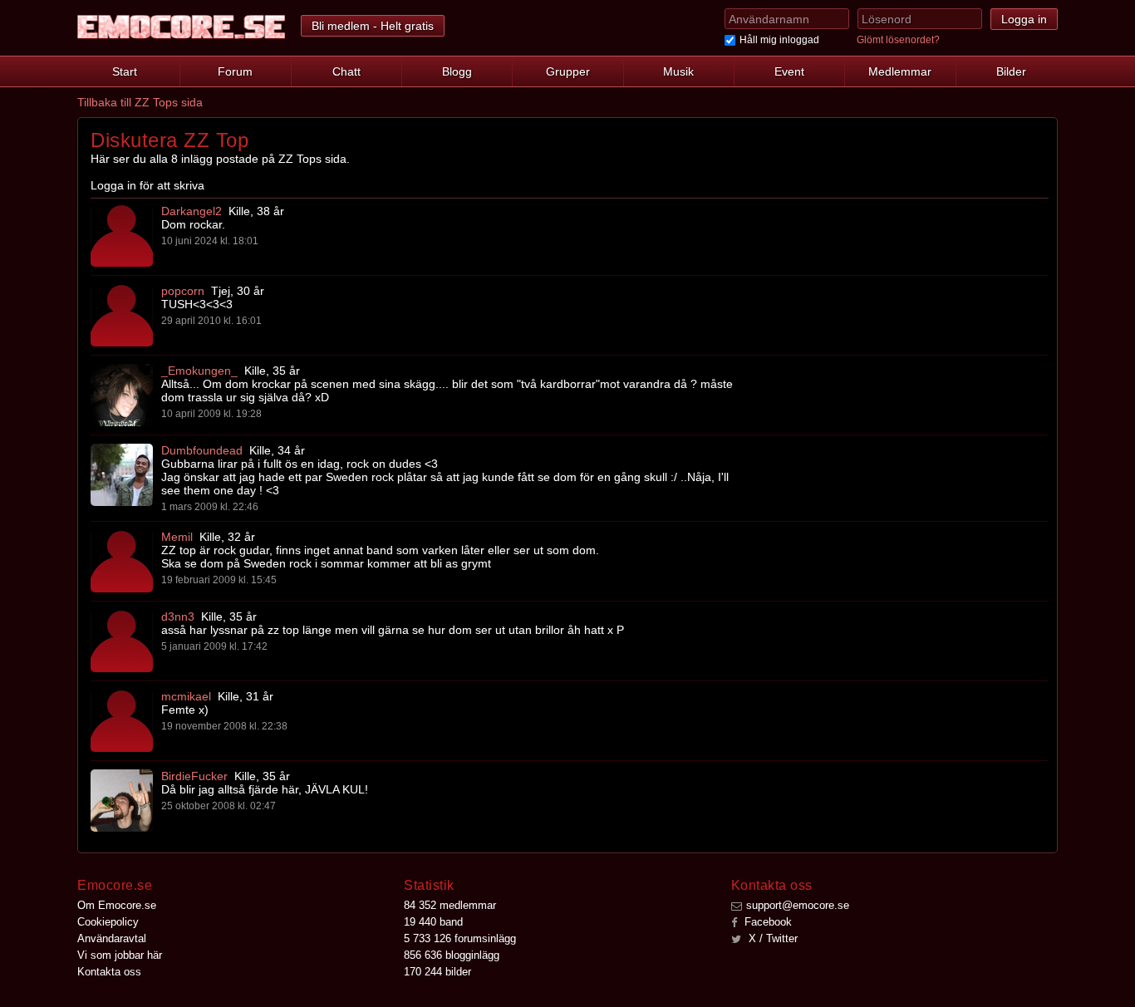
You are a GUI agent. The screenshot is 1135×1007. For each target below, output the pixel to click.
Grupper (568, 71)
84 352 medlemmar (450, 905)
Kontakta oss (109, 971)
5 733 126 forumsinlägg (460, 938)
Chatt (346, 71)
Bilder (1011, 71)
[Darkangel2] (122, 235)
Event (789, 71)
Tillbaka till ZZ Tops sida (140, 102)
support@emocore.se (797, 905)
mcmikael (186, 696)
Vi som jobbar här (119, 955)
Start (124, 71)
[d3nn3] (122, 641)
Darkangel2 (191, 211)
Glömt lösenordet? (898, 40)
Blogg (457, 71)
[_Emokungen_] (122, 395)
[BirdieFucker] (122, 800)
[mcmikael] (122, 721)
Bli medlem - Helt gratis (373, 25)
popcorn (182, 290)
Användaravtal (111, 938)
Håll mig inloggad (779, 40)
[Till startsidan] (181, 27)
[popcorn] (122, 315)
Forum (235, 71)
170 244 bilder (437, 971)
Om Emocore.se (116, 905)
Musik (678, 71)
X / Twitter (771, 938)
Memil (177, 536)
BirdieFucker (194, 776)
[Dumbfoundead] (122, 475)
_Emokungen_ (199, 370)
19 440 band (433, 922)
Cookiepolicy (108, 922)
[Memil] (122, 561)
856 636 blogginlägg (451, 955)
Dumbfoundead (202, 450)
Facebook (766, 922)
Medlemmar (899, 71)
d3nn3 (177, 616)
